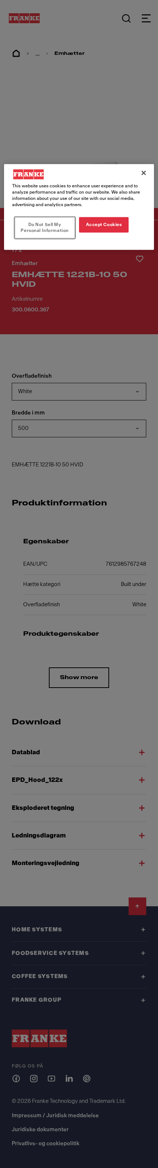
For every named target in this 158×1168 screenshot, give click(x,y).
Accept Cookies (104, 224)
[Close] (144, 173)
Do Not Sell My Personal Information (44, 227)
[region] (79, 207)
